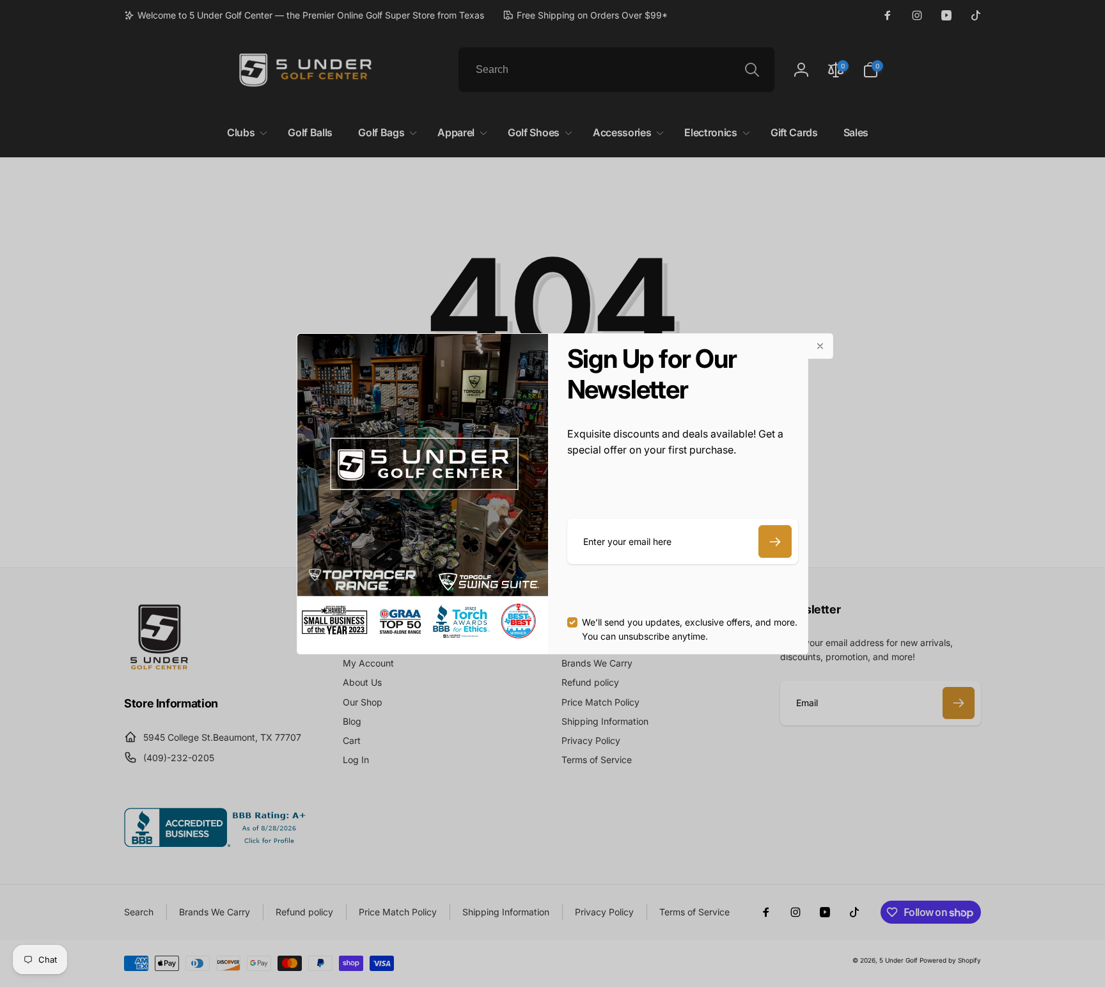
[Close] (820, 346)
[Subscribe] (775, 541)
